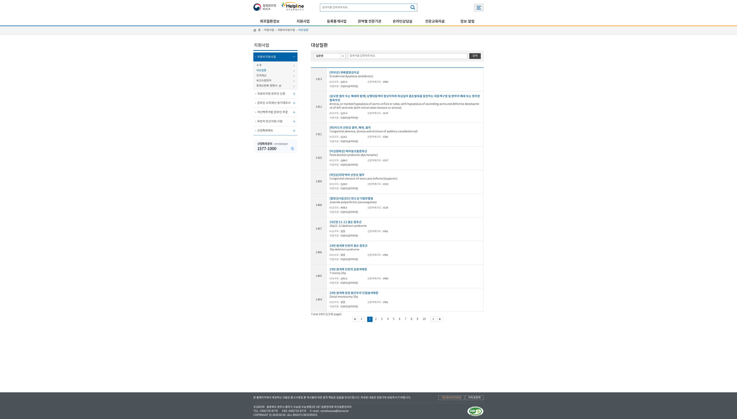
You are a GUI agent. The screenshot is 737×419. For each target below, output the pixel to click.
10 (424, 319)
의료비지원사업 (286, 30)
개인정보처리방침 (451, 397)
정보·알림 (467, 21)
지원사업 (303, 21)
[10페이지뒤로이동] (433, 319)
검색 (475, 55)
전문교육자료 (435, 21)
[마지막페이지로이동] (439, 319)
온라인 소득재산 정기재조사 (274, 103)
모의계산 (261, 75)
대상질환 (303, 30)
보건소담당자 (263, 80)
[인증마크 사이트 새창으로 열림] (475, 411)
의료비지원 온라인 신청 (271, 93)
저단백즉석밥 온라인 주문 (272, 112)
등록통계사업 (336, 21)
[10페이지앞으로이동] (361, 319)
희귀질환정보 (269, 21)
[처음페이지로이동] (355, 319)
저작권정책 (474, 397)
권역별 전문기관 (369, 21)
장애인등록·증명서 (267, 85)
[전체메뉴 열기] (479, 8)
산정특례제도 (265, 130)
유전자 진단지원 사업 (270, 121)
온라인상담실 (402, 21)
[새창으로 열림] (265, 6)
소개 (258, 65)
